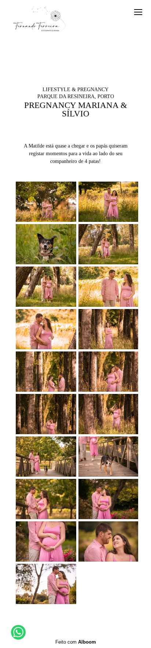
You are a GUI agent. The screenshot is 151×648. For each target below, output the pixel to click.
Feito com (75, 642)
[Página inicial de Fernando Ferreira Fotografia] (39, 19)
